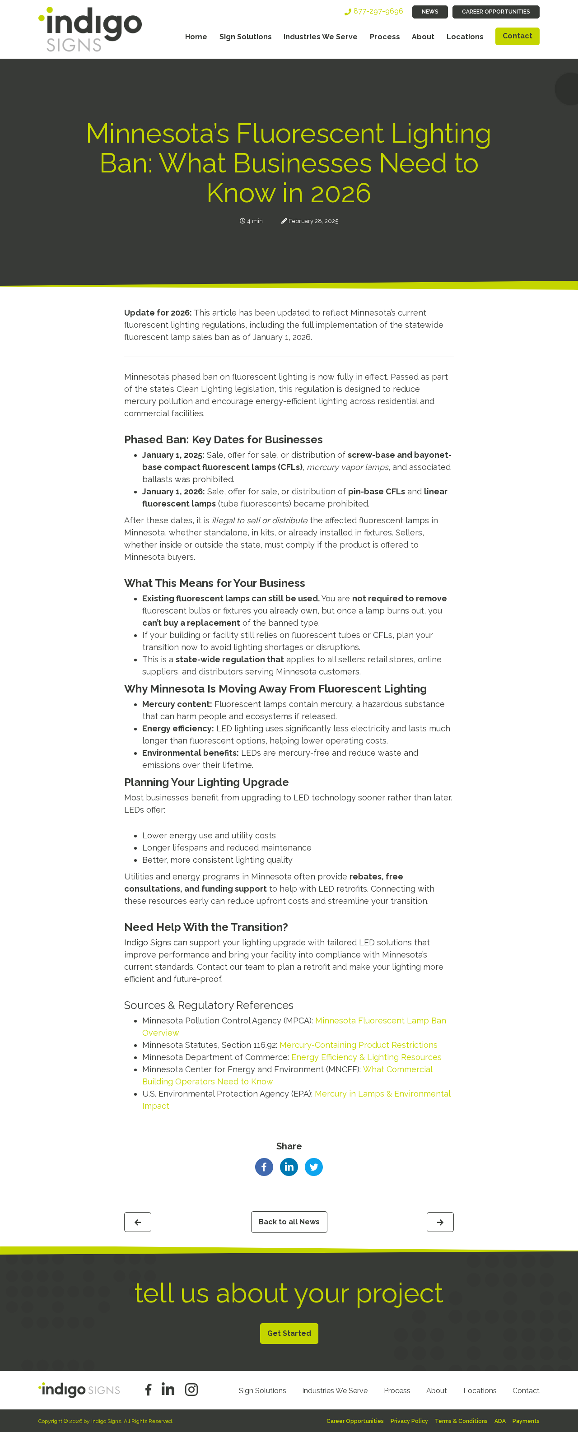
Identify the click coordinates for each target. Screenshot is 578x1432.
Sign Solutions (245, 37)
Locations (465, 37)
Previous (137, 1222)
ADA (500, 1421)
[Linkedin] (289, 1166)
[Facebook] (264, 1166)
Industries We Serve (321, 37)
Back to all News (289, 1222)
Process (385, 37)
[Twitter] (314, 1166)
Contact (517, 36)
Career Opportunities (496, 12)
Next (440, 1222)
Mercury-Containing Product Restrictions (359, 1045)
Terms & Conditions (461, 1421)
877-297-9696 (378, 11)
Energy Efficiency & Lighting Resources (366, 1057)
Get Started (289, 1333)
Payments (526, 1421)
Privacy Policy (409, 1421)
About (423, 37)
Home (196, 37)
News (430, 12)
